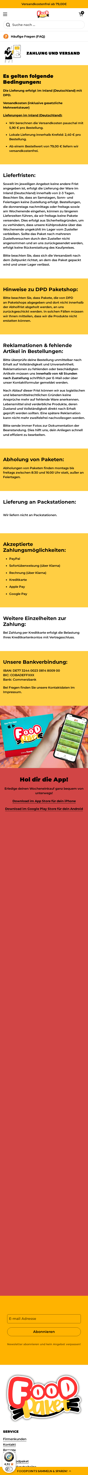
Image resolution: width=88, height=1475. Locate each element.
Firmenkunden (14, 1439)
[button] (44, 1471)
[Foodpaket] (43, 14)
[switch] (9, 1469)
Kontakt (9, 1444)
